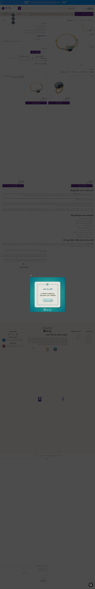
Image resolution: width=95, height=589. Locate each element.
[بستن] (31, 275)
